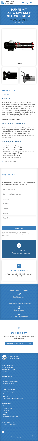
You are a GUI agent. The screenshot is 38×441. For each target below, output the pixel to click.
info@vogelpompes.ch (20, 253)
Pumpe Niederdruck (9, 389)
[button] (35, 2)
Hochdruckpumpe (8, 392)
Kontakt (5, 414)
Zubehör (5, 396)
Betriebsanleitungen (9, 406)
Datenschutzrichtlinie (7, 234)
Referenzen (6, 410)
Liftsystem (6, 379)
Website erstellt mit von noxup (26, 436)
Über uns (5, 412)
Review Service (7, 408)
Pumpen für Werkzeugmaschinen (13, 398)
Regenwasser (7, 394)
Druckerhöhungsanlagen (10, 381)
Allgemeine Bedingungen (10, 416)
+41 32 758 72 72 (20, 250)
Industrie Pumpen (8, 383)
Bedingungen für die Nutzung (25, 234)
